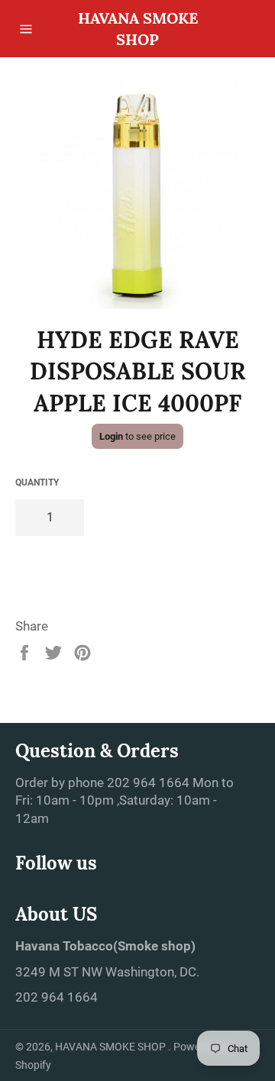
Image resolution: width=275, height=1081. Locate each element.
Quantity (37, 482)
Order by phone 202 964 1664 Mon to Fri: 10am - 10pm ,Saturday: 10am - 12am (124, 800)
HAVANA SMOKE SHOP (138, 28)
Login (111, 436)
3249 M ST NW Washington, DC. (107, 971)
